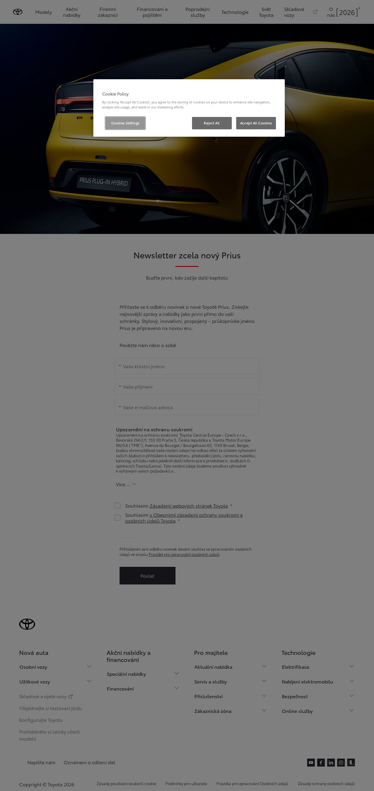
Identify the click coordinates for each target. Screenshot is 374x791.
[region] (189, 108)
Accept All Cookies (256, 122)
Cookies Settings (125, 122)
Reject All (212, 122)
